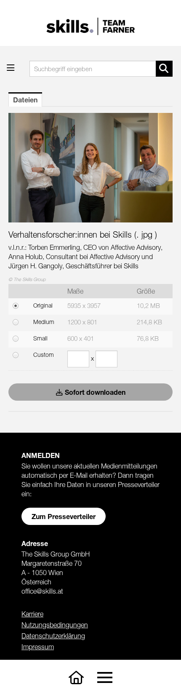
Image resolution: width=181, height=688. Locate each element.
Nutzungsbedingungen (54, 625)
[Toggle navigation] (104, 677)
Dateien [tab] (25, 100)
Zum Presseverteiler (64, 516)
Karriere (32, 614)
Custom (43, 354)
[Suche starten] (164, 69)
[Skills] (76, 678)
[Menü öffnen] (10, 68)
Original (43, 305)
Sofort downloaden (95, 392)
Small (40, 338)
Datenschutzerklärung (53, 636)
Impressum (37, 647)
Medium (43, 321)
